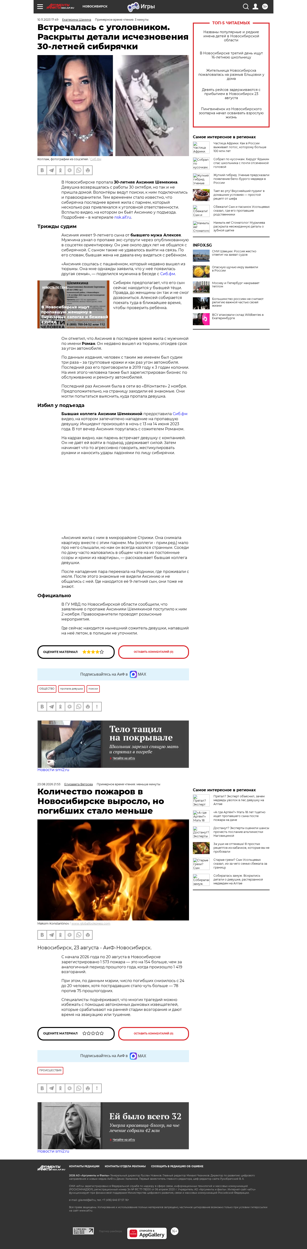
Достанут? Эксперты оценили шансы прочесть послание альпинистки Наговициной (241, 831)
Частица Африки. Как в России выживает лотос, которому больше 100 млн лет (239, 147)
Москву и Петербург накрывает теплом (236, 284)
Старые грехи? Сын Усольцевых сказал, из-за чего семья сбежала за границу (240, 863)
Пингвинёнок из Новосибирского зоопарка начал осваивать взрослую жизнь (231, 113)
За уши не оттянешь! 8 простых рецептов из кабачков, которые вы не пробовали (241, 847)
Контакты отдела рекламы (125, 1166)
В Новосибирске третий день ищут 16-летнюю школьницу (231, 55)
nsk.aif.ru (122, 217)
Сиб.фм (95, 159)
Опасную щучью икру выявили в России (235, 269)
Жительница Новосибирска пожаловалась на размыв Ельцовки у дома (231, 75)
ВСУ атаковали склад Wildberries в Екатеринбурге (238, 316)
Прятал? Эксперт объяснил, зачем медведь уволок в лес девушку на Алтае (239, 800)
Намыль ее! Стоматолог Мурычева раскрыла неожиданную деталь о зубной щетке (239, 226)
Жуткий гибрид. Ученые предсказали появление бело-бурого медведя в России (241, 178)
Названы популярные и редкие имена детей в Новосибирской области (231, 36)
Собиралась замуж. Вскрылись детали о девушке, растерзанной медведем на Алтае (238, 879)
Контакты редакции (84, 1166)
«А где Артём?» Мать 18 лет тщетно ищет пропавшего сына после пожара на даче (239, 816)
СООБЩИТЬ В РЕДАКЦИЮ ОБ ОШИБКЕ (177, 1166)
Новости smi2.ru (53, 769)
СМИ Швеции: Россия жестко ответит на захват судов (234, 253)
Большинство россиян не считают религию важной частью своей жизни (238, 302)
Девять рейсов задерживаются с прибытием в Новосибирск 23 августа (231, 94)
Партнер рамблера (110, 1231)
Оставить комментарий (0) (153, 651)
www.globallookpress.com (90, 923)
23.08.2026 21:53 (48, 784)
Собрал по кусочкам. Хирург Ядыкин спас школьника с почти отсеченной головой (241, 163)
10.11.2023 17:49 (47, 19)
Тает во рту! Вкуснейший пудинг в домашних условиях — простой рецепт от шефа (239, 194)
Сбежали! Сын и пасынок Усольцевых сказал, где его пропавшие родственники (241, 210)
